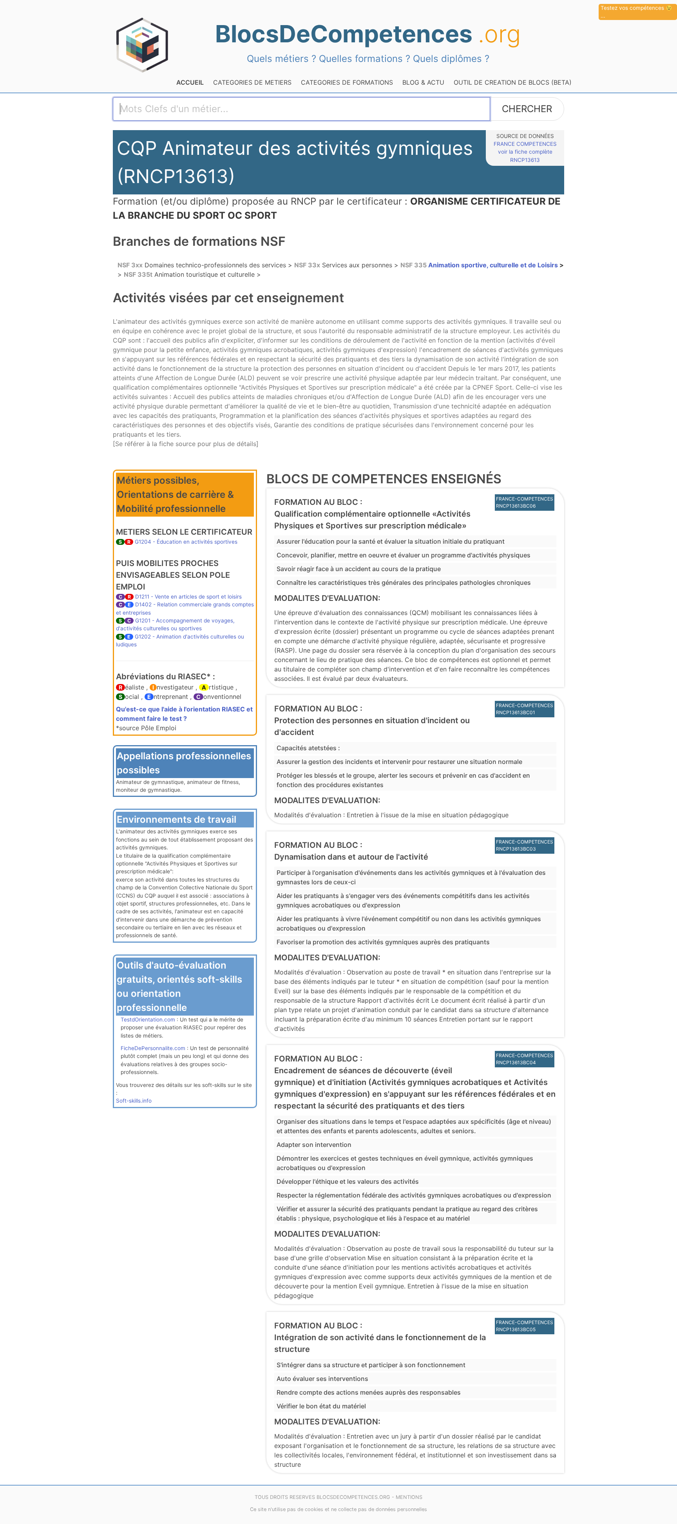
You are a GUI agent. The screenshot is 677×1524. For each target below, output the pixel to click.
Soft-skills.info (134, 1101)
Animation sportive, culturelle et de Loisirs (479, 265)
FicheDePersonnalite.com (153, 1048)
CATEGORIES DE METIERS (252, 82)
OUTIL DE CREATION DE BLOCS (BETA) (513, 82)
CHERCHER (527, 108)
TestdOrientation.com (148, 1019)
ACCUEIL (190, 82)
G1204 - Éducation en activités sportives (186, 542)
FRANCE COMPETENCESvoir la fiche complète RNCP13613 (525, 152)
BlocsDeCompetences (368, 33)
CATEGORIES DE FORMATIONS (347, 82)
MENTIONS (409, 1497)
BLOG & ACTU (423, 82)
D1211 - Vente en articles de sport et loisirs (188, 596)
